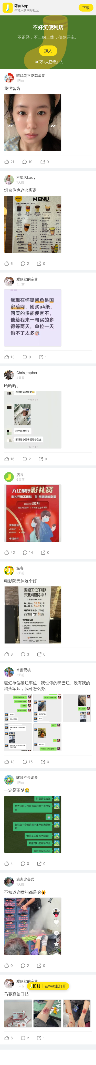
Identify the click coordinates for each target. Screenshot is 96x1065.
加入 (48, 50)
